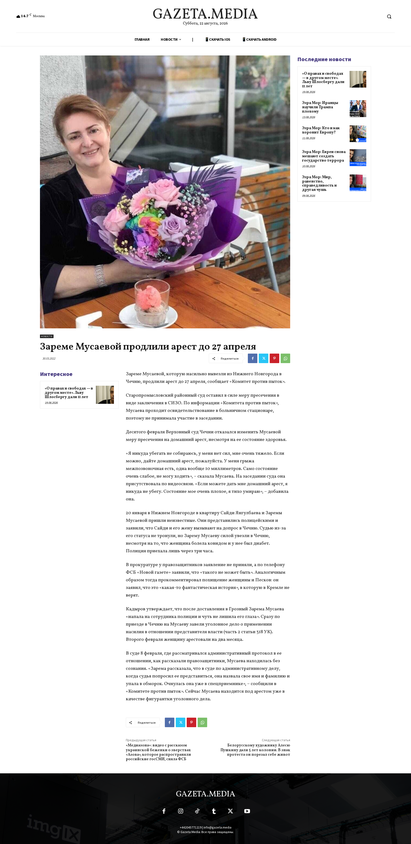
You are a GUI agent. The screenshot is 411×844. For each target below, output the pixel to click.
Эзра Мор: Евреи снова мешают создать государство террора (324, 156)
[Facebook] (252, 358)
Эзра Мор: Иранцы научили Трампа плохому (320, 107)
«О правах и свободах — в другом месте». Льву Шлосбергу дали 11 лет (69, 393)
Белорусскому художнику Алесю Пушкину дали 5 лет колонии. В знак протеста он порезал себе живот (255, 750)
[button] (389, 16)
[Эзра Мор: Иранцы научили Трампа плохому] (358, 108)
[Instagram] (180, 812)
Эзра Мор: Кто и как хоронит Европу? (321, 130)
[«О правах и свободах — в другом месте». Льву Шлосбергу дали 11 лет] (105, 395)
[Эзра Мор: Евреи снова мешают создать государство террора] (358, 157)
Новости (47, 336)
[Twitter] (263, 358)
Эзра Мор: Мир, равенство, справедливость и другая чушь (319, 183)
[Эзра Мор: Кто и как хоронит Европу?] (358, 133)
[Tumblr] (214, 812)
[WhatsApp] (285, 358)
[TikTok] (197, 812)
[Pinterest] (274, 358)
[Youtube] (247, 812)
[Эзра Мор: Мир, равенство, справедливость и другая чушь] (358, 182)
